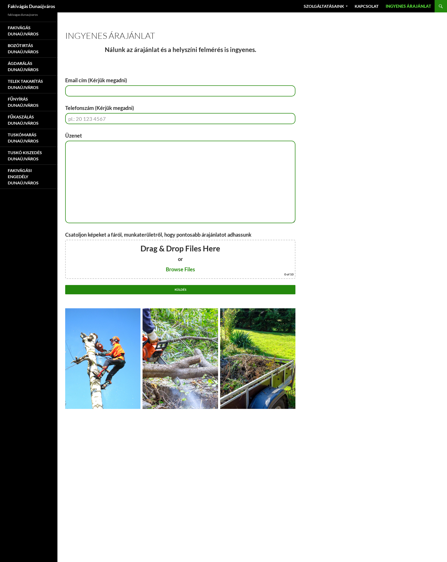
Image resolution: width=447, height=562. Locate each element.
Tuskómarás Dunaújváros (23, 137)
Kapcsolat (367, 6)
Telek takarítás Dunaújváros (25, 84)
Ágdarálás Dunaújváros (23, 66)
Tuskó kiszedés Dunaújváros (25, 155)
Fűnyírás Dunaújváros (23, 102)
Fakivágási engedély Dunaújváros (23, 176)
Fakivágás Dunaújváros (31, 6)
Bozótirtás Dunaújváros (23, 48)
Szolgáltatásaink (324, 6)
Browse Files (180, 269)
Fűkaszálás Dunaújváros (23, 119)
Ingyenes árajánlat (408, 6)
